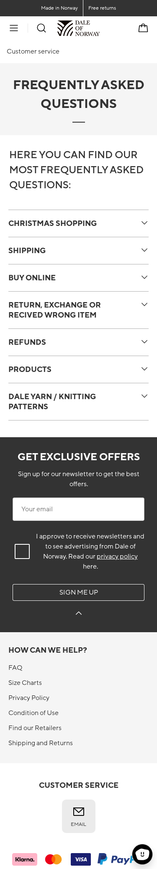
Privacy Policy (28, 697)
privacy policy (117, 556)
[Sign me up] (79, 614)
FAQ (15, 667)
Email (78, 824)
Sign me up (78, 592)
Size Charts (25, 682)
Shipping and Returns (40, 743)
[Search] (41, 28)
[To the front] (100, 28)
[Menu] (14, 28)
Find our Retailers (35, 728)
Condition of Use (33, 713)
